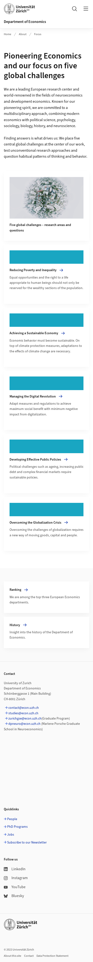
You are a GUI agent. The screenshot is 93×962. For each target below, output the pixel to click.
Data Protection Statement (52, 956)
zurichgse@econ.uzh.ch (24, 718)
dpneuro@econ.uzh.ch (24, 723)
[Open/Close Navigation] (86, 8)
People (12, 819)
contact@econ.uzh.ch (23, 707)
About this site (12, 956)
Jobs (10, 834)
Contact (29, 956)
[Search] (74, 8)
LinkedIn (18, 869)
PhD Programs (17, 826)
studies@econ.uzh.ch (23, 713)
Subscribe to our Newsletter (27, 842)
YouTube (18, 887)
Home (7, 34)
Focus (37, 34)
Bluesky (17, 895)
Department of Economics (25, 21)
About (22, 34)
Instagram (19, 878)
